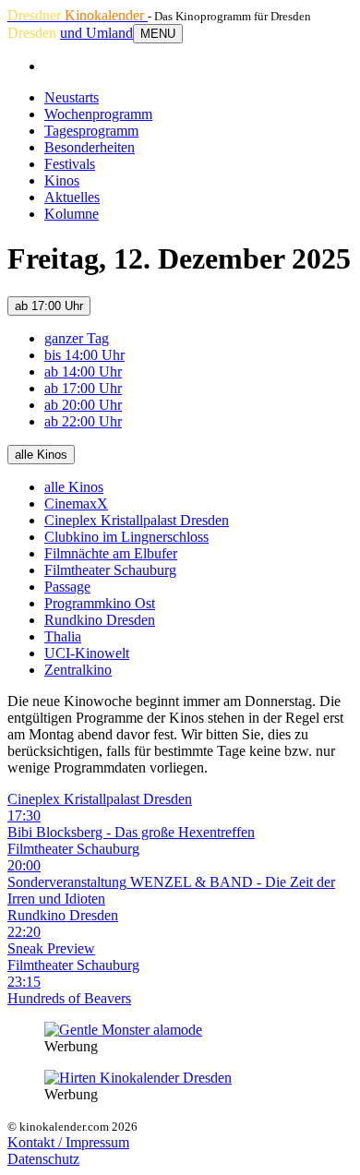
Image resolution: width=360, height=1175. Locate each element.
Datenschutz (43, 1159)
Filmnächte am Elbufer (110, 553)
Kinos (61, 180)
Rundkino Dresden (99, 620)
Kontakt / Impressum (68, 1142)
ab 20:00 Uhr (83, 405)
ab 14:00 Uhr (83, 371)
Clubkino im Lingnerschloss (126, 537)
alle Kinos (41, 455)
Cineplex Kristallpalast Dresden (136, 520)
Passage (67, 586)
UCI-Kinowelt (86, 653)
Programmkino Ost (99, 603)
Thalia (62, 636)
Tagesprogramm (91, 130)
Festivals (69, 164)
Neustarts (71, 97)
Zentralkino (78, 669)
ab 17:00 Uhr (49, 306)
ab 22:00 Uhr (83, 421)
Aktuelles (72, 197)
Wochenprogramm (98, 114)
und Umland (96, 33)
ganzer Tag (76, 338)
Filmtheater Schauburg (110, 570)
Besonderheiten (89, 147)
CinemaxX (76, 503)
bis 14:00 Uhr (84, 355)
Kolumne (71, 214)
